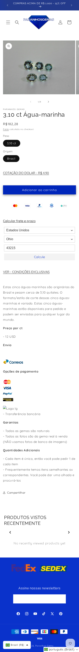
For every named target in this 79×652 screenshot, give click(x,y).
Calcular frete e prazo (19, 221)
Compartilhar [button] (16, 492)
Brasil (11, 158)
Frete (6, 129)
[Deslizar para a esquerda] (30, 101)
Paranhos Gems (44, 645)
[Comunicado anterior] (7, 5)
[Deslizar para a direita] (48, 101)
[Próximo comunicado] (71, 5)
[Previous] (10, 532)
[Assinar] (61, 598)
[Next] (69, 532)
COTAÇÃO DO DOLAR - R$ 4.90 (26, 173)
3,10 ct (11, 143)
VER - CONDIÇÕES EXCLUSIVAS (26, 272)
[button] (8, 22)
